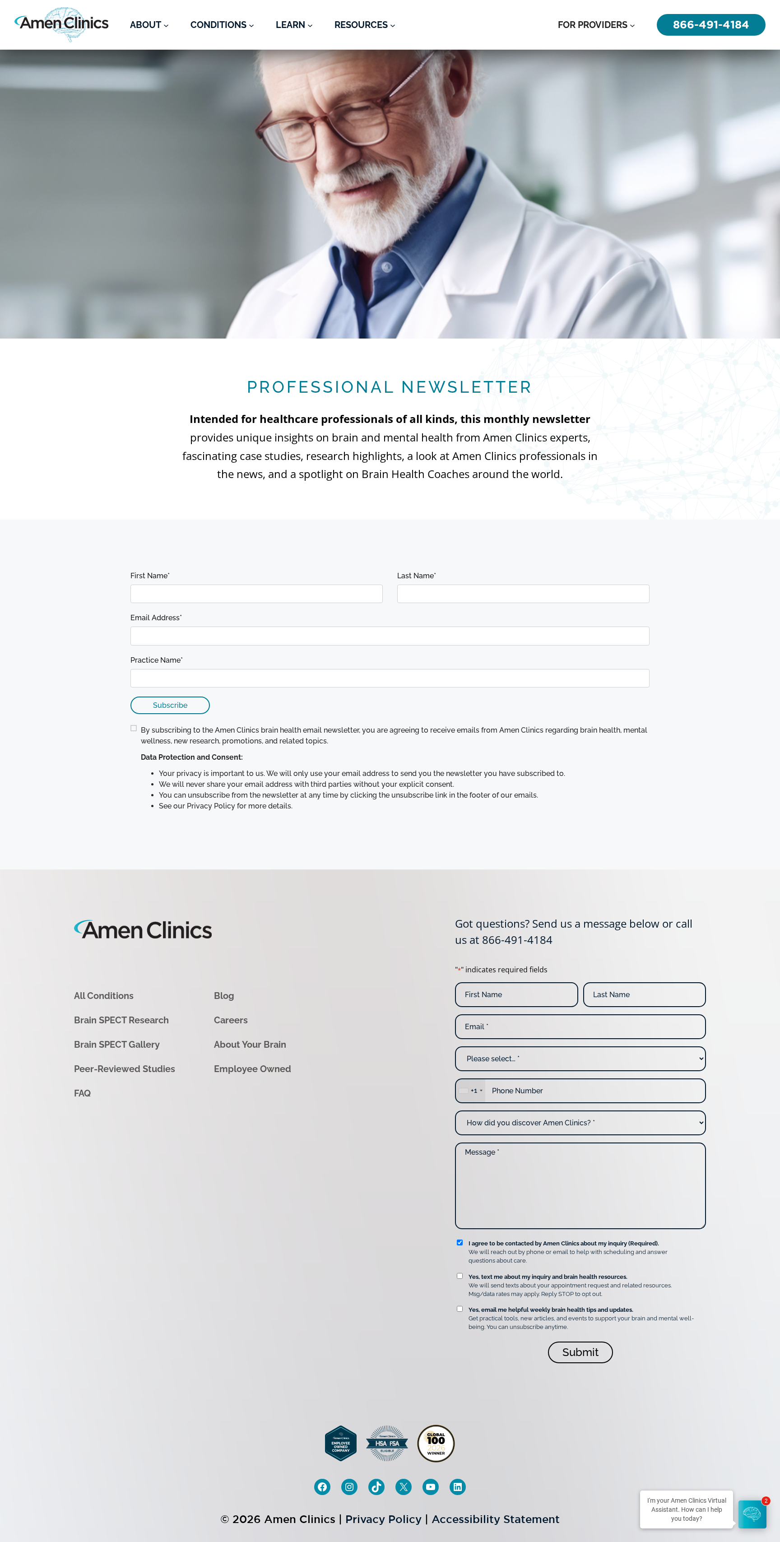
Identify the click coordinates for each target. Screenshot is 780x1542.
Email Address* (156, 617)
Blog (224, 995)
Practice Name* (156, 660)
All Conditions (104, 995)
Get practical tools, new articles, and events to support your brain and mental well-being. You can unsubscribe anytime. (581, 1318)
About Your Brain (250, 1044)
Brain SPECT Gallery (117, 1044)
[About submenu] (166, 25)
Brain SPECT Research (121, 1020)
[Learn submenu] (310, 25)
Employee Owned (252, 1069)
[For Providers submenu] (632, 25)
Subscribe (170, 705)
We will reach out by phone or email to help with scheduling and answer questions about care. (568, 1252)
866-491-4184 (517, 939)
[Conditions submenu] (251, 25)
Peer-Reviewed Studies (124, 1069)
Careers (231, 1020)
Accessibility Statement (496, 1519)
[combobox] (470, 1091)
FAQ (82, 1093)
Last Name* (416, 575)
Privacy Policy (383, 1519)
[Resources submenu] (392, 25)
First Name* (150, 575)
